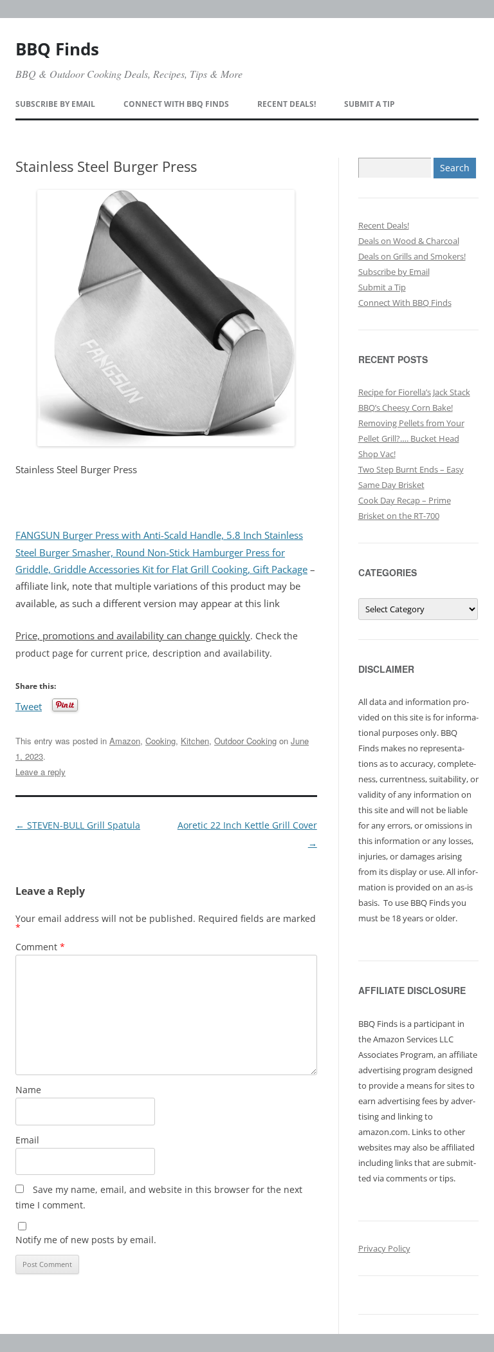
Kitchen (195, 741)
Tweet (28, 705)
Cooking (160, 741)
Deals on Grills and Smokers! (412, 256)
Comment (40, 947)
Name (28, 1090)
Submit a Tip (369, 104)
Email (27, 1140)
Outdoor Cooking (245, 741)
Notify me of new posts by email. (85, 1240)
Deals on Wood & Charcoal (408, 241)
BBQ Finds (57, 49)
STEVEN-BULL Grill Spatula (77, 825)
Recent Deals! (286, 104)
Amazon (124, 741)
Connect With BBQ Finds (176, 104)
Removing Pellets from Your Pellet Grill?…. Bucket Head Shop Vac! (411, 438)
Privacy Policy (384, 1248)
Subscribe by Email (55, 104)
